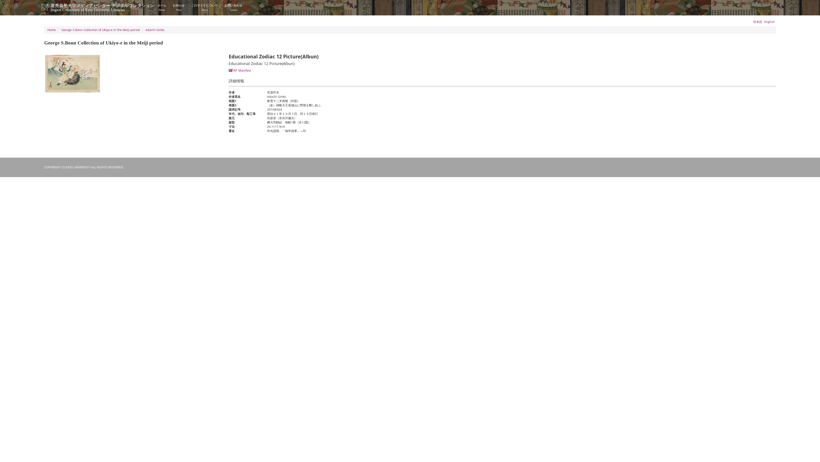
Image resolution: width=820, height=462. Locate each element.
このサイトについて (204, 7)
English (769, 22)
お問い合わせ (233, 7)
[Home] (49, 7)
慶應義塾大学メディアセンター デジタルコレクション (102, 7)
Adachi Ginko (155, 30)
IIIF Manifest (242, 70)
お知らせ (179, 7)
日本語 (757, 22)
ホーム (161, 7)
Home (51, 30)
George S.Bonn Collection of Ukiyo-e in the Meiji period (101, 30)
